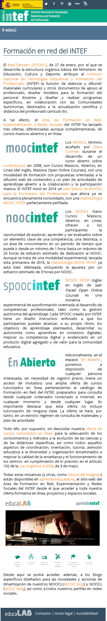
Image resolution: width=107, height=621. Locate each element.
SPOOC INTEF (77, 280)
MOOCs (79, 142)
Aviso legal (63, 613)
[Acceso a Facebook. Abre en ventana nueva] (54, 1)
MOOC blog (74, 584)
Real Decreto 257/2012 (27, 64)
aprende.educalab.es (57, 479)
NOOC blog (14, 588)
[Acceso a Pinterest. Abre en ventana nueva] (62, 1)
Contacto (43, 613)
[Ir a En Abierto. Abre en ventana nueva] (32, 355)
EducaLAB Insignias (84, 474)
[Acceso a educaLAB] (18, 610)
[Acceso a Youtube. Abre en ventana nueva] (70, 1)
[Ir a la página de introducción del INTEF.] (35, 11)
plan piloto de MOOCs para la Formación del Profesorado (52, 191)
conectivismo (14, 165)
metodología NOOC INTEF (73, 262)
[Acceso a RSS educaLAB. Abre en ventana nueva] (86, 1)
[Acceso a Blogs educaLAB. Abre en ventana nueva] (78, 1)
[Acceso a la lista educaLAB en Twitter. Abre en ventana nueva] (46, 1)
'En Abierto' (89, 359)
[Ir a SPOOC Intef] (32, 280)
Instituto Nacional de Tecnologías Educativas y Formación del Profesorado (52, 78)
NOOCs (82, 211)
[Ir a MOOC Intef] (32, 142)
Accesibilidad (87, 613)
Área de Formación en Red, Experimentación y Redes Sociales (52, 122)
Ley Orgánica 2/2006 (36, 465)
